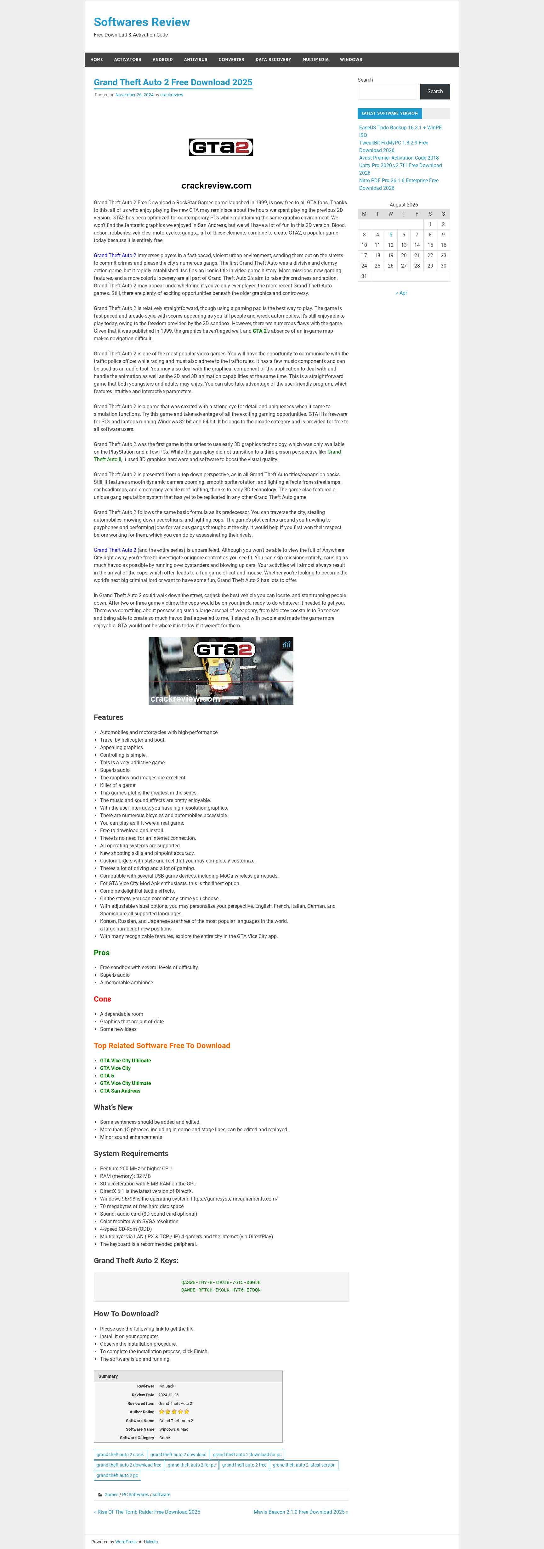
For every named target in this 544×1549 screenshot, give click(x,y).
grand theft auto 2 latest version (304, 1464)
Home (96, 60)
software (161, 1494)
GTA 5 (107, 1076)
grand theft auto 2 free (244, 1464)
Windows (351, 60)
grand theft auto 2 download (178, 1454)
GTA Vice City (115, 1068)
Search (365, 80)
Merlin (152, 1541)
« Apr (401, 293)
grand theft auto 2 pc (117, 1475)
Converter (231, 60)
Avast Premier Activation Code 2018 (399, 158)
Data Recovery (273, 60)
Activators (127, 60)
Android (163, 60)
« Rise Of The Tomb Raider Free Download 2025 (147, 1512)
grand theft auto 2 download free (129, 1464)
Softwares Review (142, 22)
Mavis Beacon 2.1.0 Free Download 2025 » (301, 1512)
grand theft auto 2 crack (120, 1454)
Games (111, 1494)
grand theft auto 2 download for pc (247, 1454)
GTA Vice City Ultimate (125, 1061)
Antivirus (195, 60)
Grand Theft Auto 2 (116, 255)
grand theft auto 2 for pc (192, 1464)
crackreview (172, 94)
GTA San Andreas (120, 1091)
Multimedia (316, 60)
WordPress (126, 1541)
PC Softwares (135, 1494)
